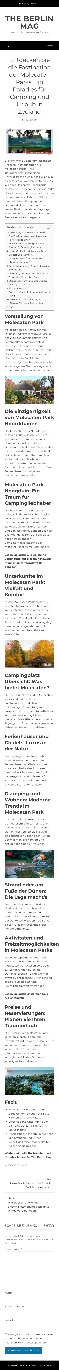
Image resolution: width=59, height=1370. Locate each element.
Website (10, 1320)
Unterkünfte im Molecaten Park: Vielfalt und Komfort (27, 253)
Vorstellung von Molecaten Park (26, 232)
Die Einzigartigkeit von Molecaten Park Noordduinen (28, 238)
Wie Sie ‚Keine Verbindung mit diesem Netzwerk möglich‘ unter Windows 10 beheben (29, 1204)
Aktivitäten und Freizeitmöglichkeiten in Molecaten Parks (30, 292)
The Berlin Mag (29, 22)
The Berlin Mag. (41, 1157)
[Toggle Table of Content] (47, 227)
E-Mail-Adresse (15, 1306)
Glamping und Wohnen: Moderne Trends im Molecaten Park (28, 275)
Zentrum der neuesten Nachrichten (29, 32)
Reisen (23, 1165)
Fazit (11, 307)
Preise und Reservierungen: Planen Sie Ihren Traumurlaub (27, 301)
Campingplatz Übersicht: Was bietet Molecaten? (26, 260)
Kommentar (13, 1249)
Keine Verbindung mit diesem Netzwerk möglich (28, 558)
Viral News (31, 1365)
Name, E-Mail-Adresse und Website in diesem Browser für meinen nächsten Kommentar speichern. (29, 1338)
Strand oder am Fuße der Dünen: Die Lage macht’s (28, 282)
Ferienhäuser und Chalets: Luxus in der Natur (29, 268)
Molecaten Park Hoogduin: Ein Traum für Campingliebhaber (26, 245)
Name (9, 1292)
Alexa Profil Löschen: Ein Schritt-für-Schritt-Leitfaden (30, 1183)
